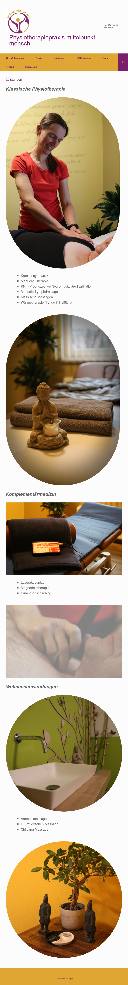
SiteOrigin (68, 978)
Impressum (31, 66)
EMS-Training (84, 57)
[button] (123, 62)
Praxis (39, 57)
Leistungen (59, 57)
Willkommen (17, 57)
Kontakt (10, 66)
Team (105, 57)
